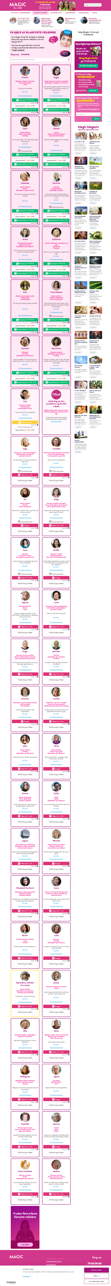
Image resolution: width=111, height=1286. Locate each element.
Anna (25, 239)
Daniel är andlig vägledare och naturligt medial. (56, 140)
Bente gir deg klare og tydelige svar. (25, 946)
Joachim (56, 652)
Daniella (25, 1124)
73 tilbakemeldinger (56, 812)
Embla (56, 550)
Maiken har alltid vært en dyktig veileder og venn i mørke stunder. (56, 1183)
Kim (25, 292)
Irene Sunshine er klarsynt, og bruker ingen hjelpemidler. (25, 1183)
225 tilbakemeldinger (25, 1048)
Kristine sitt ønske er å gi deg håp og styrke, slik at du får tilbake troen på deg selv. (56, 195)
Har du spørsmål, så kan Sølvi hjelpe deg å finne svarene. (25, 140)
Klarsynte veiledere (40, 13)
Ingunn (25, 603)
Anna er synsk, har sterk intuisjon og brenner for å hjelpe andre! (25, 251)
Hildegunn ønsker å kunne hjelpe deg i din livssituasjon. (25, 1088)
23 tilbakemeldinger (25, 1190)
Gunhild (56, 449)
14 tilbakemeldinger (25, 622)
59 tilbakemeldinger (56, 1095)
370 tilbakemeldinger (25, 259)
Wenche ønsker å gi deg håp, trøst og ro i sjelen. (56, 852)
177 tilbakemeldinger (56, 203)
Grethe (56, 699)
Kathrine (56, 239)
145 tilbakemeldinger (56, 570)
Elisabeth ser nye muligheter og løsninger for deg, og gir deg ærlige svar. (25, 900)
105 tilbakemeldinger (25, 954)
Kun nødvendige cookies (96, 1281)
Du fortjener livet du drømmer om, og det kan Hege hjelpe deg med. (25, 663)
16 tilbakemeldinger (25, 764)
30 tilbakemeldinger (25, 518)
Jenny (56, 983)
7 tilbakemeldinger (56, 764)
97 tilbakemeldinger (56, 312)
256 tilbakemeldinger (25, 812)
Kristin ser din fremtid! (25, 88)
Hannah (25, 349)
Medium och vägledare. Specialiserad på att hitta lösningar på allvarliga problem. (56, 1136)
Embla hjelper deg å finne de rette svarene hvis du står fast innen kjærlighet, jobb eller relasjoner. (56, 562)
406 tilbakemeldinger (56, 96)
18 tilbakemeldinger (56, 906)
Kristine (56, 183)
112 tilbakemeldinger (56, 1142)
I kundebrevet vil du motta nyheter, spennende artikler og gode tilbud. (56, 418)
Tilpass (95, 1276)
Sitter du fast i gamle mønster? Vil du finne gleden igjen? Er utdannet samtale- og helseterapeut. (56, 88)
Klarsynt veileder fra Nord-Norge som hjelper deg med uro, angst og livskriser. (25, 360)
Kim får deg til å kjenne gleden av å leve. (25, 303)
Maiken (56, 1171)
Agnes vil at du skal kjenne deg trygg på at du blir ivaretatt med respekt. (25, 852)
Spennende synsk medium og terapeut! (25, 757)
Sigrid (56, 1077)
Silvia (56, 746)
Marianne (56, 349)
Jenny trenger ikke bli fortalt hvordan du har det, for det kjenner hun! (56, 993)
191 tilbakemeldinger (25, 467)
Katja (56, 500)
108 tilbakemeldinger (25, 1002)
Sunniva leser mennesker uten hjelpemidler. (25, 710)
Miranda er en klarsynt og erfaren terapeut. (25, 195)
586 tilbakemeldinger (25, 315)
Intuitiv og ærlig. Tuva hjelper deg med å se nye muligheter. (25, 562)
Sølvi (25, 129)
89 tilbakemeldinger (25, 570)
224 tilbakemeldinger (56, 859)
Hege (25, 652)
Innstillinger (26, 1276)
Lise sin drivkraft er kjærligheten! (25, 412)
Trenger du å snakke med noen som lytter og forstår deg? (56, 947)
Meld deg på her (56, 421)
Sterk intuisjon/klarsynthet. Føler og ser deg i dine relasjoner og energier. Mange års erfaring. (56, 304)
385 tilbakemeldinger (25, 1142)
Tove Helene (56, 292)
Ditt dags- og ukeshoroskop (20, 13)
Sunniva (25, 699)
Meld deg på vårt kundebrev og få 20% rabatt (56, 404)
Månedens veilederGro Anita (25, 984)
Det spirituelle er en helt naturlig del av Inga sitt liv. (25, 460)
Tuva (25, 550)
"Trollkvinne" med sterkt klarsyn (25, 996)
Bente (25, 936)
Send (96, 119)
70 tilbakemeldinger (56, 1190)
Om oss (94, 13)
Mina (56, 1031)
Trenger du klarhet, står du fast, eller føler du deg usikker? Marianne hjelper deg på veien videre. (56, 361)
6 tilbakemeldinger (56, 954)
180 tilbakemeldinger (56, 1048)
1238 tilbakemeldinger (25, 96)
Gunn (56, 888)
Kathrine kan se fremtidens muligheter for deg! (56, 253)
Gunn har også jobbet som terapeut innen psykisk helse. (56, 900)
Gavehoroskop (70, 13)
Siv (25, 500)
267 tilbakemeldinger (25, 206)
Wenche (56, 841)
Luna (56, 603)
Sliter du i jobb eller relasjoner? (56, 613)
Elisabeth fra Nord (25, 888)
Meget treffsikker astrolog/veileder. (56, 1088)
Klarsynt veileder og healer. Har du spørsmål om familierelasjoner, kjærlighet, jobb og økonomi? (25, 615)
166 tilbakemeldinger (56, 518)
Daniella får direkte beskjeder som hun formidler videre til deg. (25, 1136)
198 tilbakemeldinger (25, 906)
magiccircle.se (51, 1264)
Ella (25, 1031)
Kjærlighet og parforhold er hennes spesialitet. (25, 1041)
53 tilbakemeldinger (56, 150)
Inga (25, 449)
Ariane (25, 794)
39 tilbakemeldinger (56, 1002)
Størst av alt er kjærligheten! (56, 460)
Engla (56, 78)
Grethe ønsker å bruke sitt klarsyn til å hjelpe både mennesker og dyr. (56, 710)
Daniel (56, 129)
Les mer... (25, 91)
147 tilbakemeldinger (25, 368)
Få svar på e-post (56, 13)
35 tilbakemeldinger (25, 859)
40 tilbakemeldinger (56, 622)
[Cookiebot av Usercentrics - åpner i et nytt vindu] (11, 1282)
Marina (56, 1124)
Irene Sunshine (25, 1171)
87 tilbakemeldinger (25, 147)
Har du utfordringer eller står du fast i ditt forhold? (56, 805)
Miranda (25, 183)
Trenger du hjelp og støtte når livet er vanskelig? (56, 663)
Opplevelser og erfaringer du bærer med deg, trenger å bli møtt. (56, 511)
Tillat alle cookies (96, 1270)
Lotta (56, 936)
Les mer (71, 1272)
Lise (25, 401)
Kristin (25, 78)
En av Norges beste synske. (56, 1042)
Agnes (25, 841)
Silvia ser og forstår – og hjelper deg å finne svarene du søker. (56, 758)
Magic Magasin (84, 13)
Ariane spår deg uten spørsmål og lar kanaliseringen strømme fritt (25, 805)
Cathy (56, 794)
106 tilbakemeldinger (56, 670)
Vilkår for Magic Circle (53, 1261)
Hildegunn (25, 1077)
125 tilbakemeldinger (25, 418)
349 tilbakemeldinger (56, 467)
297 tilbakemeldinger (56, 717)
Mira (25, 746)
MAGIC (17, 5)
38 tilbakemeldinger (56, 368)
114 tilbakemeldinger (56, 259)
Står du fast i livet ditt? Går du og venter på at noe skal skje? (25, 511)
